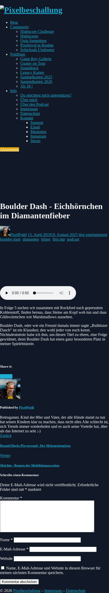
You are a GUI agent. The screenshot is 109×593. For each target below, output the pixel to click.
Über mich (28, 100)
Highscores (29, 36)
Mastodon (38, 132)
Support (36, 122)
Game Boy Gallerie (35, 59)
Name (6, 540)
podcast (73, 239)
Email (35, 127)
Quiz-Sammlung (33, 40)
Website (6, 558)
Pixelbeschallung (26, 590)
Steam (35, 141)
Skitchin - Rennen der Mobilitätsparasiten (29, 465)
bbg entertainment (93, 234)
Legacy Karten (32, 72)
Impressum (29, 109)
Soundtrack (29, 68)
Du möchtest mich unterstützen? (45, 95)
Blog (14, 22)
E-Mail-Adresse (14, 549)
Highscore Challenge (37, 31)
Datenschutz (30, 113)
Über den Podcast (34, 104)
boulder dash (10, 239)
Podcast (6, 376)
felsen (45, 239)
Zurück (6, 435)
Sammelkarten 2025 (36, 77)
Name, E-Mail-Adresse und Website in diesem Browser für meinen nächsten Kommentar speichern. (50, 570)
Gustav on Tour (32, 63)
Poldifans (17, 54)
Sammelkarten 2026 (36, 81)
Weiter (5, 455)
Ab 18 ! (26, 86)
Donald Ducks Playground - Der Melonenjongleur (35, 446)
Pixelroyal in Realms (36, 45)
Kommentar (11, 498)
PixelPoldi (18, 234)
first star (58, 239)
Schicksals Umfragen (37, 50)
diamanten (31, 239)
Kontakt (26, 118)
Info (13, 91)
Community (19, 27)
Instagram (38, 136)
